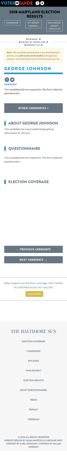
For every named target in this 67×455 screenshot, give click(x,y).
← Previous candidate (33, 249)
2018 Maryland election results (34, 14)
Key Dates (33, 360)
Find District (33, 370)
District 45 (33, 45)
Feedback (33, 419)
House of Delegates (33, 42)
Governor (12, 22)
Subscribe (34, 293)
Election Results (33, 380)
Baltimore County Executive (54, 25)
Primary (33, 39)
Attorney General (33, 24)
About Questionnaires (33, 390)
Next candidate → (33, 260)
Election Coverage (33, 341)
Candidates (33, 351)
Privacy (33, 409)
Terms (33, 399)
